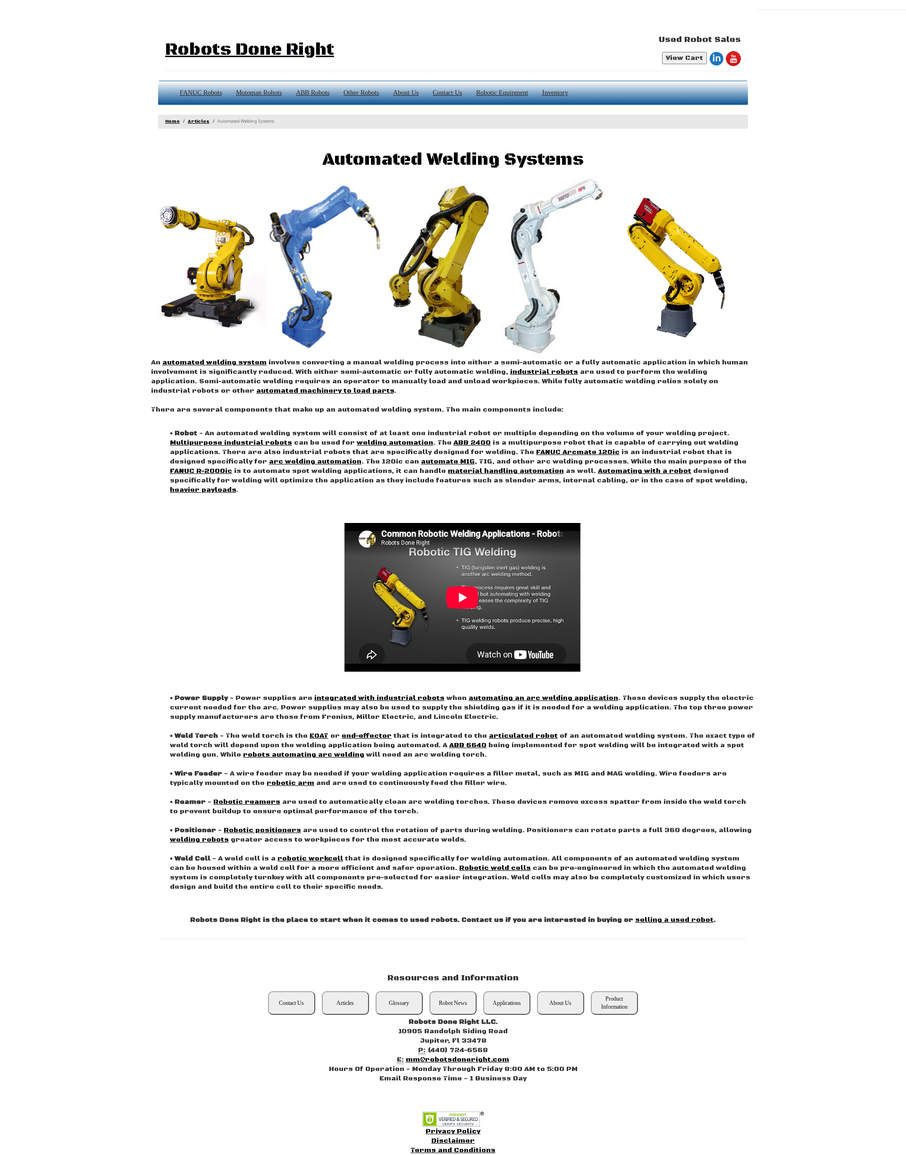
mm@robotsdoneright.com (457, 1059)
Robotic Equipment (502, 92)
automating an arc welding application (543, 698)
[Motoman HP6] (558, 267)
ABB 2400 (472, 442)
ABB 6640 (468, 745)
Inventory (555, 92)
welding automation (395, 442)
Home (172, 121)
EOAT (319, 736)
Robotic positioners (262, 830)
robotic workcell (310, 858)
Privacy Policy (453, 1131)
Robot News (453, 1003)
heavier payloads (203, 490)
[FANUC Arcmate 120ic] (675, 267)
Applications (507, 1003)
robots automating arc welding (303, 754)
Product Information (614, 1002)
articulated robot (523, 736)
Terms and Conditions (453, 1150)
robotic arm (290, 783)
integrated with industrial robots (379, 698)
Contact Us (447, 92)
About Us (406, 92)
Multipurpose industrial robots (231, 442)
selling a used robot (674, 920)
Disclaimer (453, 1141)
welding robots (199, 839)
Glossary (399, 1003)
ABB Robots (312, 92)
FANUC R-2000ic (201, 471)
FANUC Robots (201, 92)
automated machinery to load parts (325, 391)
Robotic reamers (246, 802)
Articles (199, 121)
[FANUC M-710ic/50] (441, 267)
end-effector (367, 736)
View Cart (684, 58)
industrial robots (544, 372)
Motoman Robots (259, 92)
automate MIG (448, 461)
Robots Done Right (249, 49)
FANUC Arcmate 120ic (578, 452)
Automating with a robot (644, 471)
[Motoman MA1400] (325, 267)
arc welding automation (315, 461)
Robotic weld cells (495, 868)
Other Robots (361, 92)
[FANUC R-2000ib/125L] (208, 267)
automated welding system (214, 362)
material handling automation (506, 471)
